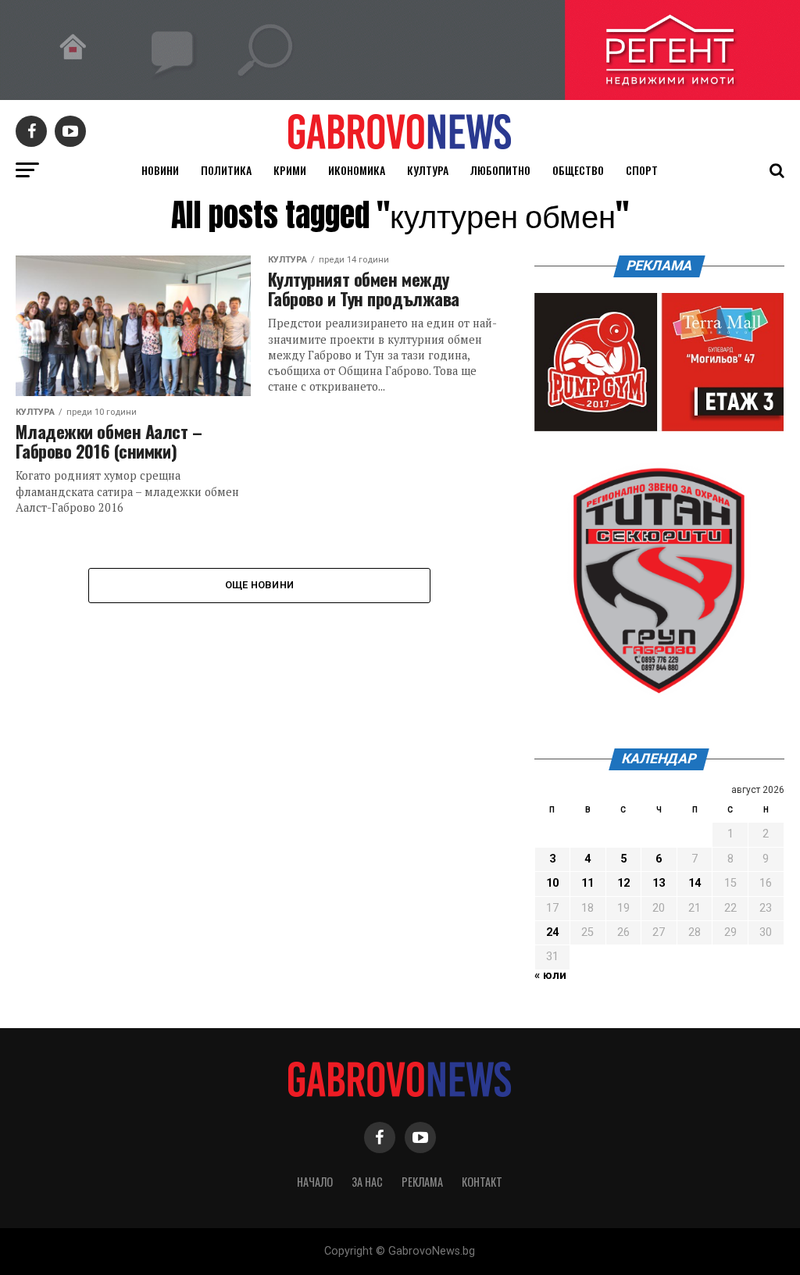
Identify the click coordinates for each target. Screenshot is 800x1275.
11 (587, 883)
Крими (289, 170)
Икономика (356, 170)
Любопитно (500, 170)
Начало (315, 1181)
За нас (367, 1181)
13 (658, 883)
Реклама (422, 1181)
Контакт (482, 1181)
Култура (427, 170)
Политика (226, 170)
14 (694, 883)
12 (623, 883)
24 (552, 932)
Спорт (642, 170)
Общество (578, 170)
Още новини (260, 585)
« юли (550, 975)
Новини (160, 170)
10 (552, 883)
